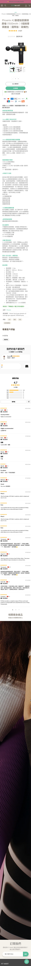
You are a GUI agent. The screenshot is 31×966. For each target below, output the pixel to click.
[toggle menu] (1, 5)
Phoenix (9, 310)
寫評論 (13, 401)
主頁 (15, 12)
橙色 (15, 319)
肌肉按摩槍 (7, 323)
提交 (26, 954)
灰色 (20, 319)
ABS (9, 319)
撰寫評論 (6, 339)
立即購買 (15, 88)
